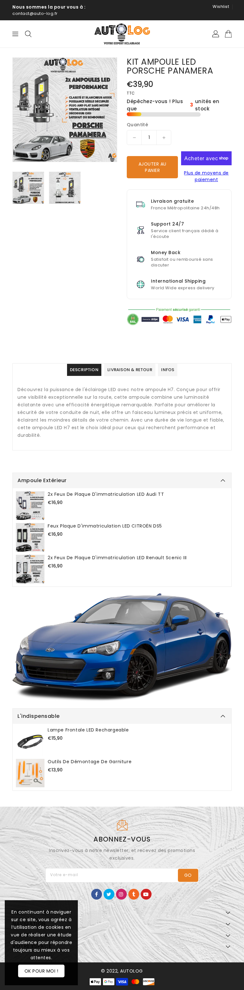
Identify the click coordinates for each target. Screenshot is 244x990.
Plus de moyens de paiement (206, 176)
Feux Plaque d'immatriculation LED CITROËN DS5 (105, 526)
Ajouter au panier (152, 167)
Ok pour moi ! (41, 971)
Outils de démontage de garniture (90, 761)
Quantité (137, 124)
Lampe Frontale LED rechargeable (88, 730)
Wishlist (221, 6)
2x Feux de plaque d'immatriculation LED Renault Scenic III (117, 558)
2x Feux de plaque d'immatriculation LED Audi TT (106, 494)
